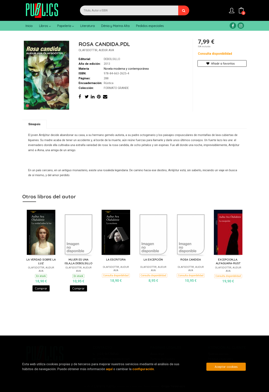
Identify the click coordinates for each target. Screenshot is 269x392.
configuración (143, 369)
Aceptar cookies (226, 367)
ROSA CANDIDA (190, 259)
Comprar (41, 288)
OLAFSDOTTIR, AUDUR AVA (96, 50)
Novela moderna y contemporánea (126, 68)
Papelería (64, 26)
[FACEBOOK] (233, 25)
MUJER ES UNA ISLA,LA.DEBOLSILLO (78, 261)
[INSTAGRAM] (240, 25)
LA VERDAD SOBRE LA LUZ (41, 261)
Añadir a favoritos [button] (222, 63)
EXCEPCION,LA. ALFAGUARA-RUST (228, 261)
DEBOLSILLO (112, 59)
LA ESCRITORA (116, 259)
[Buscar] (183, 10)
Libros (44, 26)
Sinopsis (34, 124)
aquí (109, 369)
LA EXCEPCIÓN (153, 259)
